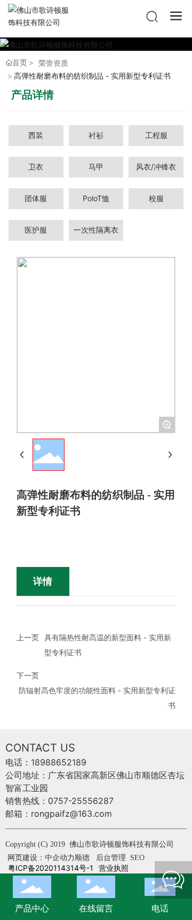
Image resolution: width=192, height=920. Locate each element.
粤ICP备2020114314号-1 (50, 867)
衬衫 (96, 135)
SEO (137, 858)
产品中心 (32, 908)
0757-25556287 (81, 800)
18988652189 (58, 762)
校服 (156, 198)
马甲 (96, 166)
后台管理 (112, 858)
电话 (160, 908)
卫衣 (35, 166)
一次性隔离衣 (96, 229)
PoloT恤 (96, 198)
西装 (35, 135)
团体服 (36, 198)
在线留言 (96, 908)
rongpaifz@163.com (71, 813)
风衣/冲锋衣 (156, 166)
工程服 (156, 135)
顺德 (82, 858)
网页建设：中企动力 (41, 858)
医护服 (36, 229)
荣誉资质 (53, 62)
